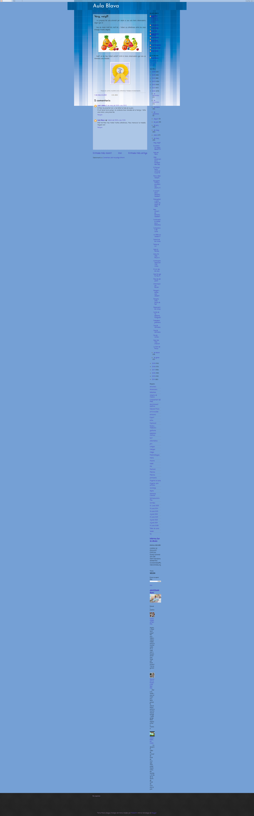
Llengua (152, 449)
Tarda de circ (156, 245)
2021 (154, 88)
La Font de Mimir (156, 348)
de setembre (156, 113)
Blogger (154, 813)
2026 (154, 72)
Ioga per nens (156, 153)
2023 (154, 81)
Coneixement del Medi (155, 401)
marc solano (101, 105)
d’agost (156, 119)
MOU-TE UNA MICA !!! (156, 256)
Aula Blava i (101, 120)
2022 (154, 85)
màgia (152, 452)
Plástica (152, 472)
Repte (152, 491)
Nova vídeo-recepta (157, 177)
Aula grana (154, 25)
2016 (154, 373)
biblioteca (153, 392)
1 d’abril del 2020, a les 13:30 (116, 120)
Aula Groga (154, 28)
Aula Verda (154, 51)
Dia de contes (156, 336)
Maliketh (134, 813)
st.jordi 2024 (154, 523)
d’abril (156, 135)
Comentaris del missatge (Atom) (114, 158)
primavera (153, 478)
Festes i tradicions (153, 427)
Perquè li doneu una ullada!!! (156, 293)
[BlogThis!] (113, 95)
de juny (156, 125)
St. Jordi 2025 (154, 506)
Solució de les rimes (157, 240)
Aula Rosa (154, 40)
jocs (151, 444)
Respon (99, 115)
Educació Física (154, 409)
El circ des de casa (156, 270)
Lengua (152, 446)
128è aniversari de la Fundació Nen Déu (157, 161)
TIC (151, 534)
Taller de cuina (154, 528)
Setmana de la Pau (154, 499)
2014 (153, 379)
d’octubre (157, 107)
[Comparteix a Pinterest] (117, 95)
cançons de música (153, 396)
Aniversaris (153, 389)
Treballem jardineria (156, 322)
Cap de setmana (156, 326)
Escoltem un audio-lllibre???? (157, 148)
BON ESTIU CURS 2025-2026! (155, 20)
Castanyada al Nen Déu (152, 621)
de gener (156, 358)
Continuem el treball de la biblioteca (157, 222)
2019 (154, 363)
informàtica (153, 441)
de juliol (156, 122)
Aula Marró (155, 38)
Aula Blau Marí (154, 16)
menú (152, 458)
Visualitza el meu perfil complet (154, 63)
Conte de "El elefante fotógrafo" (157, 315)
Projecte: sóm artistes (154, 484)
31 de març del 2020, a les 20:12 (116, 105)
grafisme (153, 430)
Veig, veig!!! (157, 143)
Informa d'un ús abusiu (155, 539)
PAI (151, 466)
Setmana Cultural (153, 495)
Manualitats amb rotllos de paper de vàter (157, 203)
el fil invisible (154, 412)
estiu (151, 420)
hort (151, 438)
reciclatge (153, 488)
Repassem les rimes (157, 308)
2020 (154, 91)
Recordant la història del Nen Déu (152, 683)
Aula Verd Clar (155, 48)
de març (156, 138)
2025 (154, 75)
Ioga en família (156, 250)
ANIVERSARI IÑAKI (154, 591)
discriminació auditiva (154, 405)
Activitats (153, 387)
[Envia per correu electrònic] (112, 95)
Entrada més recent (102, 153)
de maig (156, 130)
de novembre (156, 101)
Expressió (153, 423)
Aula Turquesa (156, 45)
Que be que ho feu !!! (157, 275)
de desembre (156, 95)
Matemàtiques (155, 455)
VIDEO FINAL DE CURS (152, 740)
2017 (153, 370)
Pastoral (152, 469)
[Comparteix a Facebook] (116, 95)
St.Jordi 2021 (154, 517)
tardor (152, 531)
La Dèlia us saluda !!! (157, 236)
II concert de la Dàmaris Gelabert (156, 193)
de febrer (157, 353)
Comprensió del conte (157, 230)
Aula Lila (154, 31)
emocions (153, 415)
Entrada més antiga (137, 153)
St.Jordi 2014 (154, 508)
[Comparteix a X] (114, 95)
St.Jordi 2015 (154, 511)
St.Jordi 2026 (154, 525)
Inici (120, 153)
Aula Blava (106, 6)
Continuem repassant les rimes (157, 263)
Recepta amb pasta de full (156, 301)
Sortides (152, 503)
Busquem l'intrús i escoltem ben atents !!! (156, 184)
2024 (154, 78)
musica (152, 461)
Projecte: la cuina (155, 481)
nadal (151, 463)
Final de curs (155, 42)
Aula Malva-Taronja (155, 34)
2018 (154, 367)
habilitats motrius (153, 434)
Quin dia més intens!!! (156, 342)
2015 (154, 376)
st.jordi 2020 (154, 514)
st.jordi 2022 (154, 520)
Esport (152, 417)
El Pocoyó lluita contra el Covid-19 (156, 170)
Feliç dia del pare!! (157, 280)
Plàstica (152, 475)
